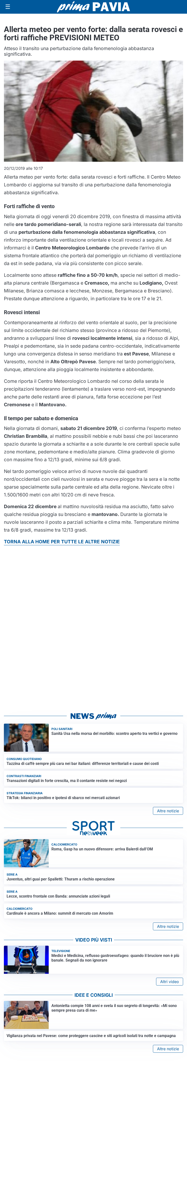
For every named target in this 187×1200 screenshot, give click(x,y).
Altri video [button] (169, 981)
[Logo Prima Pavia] (93, 6)
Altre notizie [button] (168, 810)
